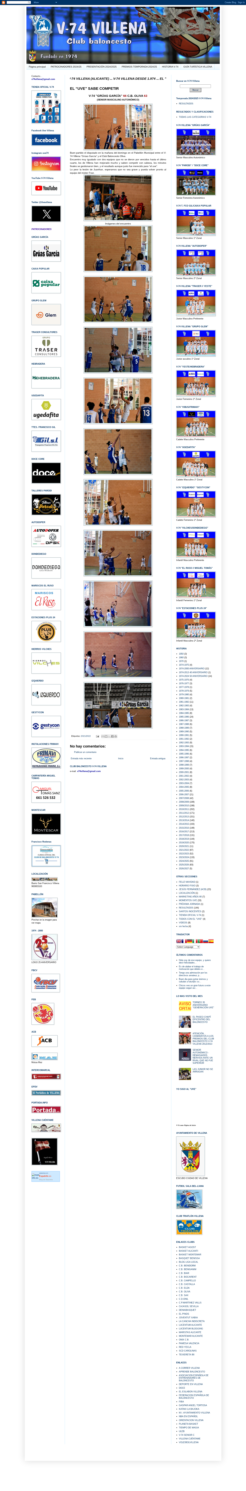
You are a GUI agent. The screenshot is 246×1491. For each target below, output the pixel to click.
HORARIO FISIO (187, 885)
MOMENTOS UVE (188, 900)
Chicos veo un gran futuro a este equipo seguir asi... (195, 986)
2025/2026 (184, 864)
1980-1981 (184, 698)
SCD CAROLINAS (188, 1350)
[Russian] (205, 941)
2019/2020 (184, 842)
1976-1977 (184, 683)
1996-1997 (184, 757)
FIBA (181, 1401)
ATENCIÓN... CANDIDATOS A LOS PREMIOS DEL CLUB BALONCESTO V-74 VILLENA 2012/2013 (203, 1038)
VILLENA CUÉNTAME (189, 1438)
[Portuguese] (200, 941)
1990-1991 (184, 735)
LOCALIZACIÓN (187, 893)
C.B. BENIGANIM (187, 1269)
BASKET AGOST (187, 1247)
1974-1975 (184, 665)
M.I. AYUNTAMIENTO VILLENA (194, 1412)
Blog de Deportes (46, 1179)
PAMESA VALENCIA (189, 1343)
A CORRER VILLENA (189, 1368)
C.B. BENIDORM (187, 1265)
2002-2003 (184, 779)
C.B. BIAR (184, 1273)
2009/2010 (184, 805)
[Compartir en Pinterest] (115, 736)
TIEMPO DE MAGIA (189, 1427)
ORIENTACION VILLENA (191, 1420)
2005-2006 (184, 791)
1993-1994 (184, 746)
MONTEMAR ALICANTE (191, 1336)
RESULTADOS (186, 103)
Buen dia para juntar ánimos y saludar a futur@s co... (193, 980)
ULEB (182, 1431)
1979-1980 (184, 694)
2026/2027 (184, 868)
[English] (179, 941)
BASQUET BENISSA (189, 1258)
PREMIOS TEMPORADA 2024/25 (139, 66)
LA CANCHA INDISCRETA (192, 1321)
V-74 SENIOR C (186, 1435)
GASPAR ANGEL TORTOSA (193, 1405)
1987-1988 (184, 724)
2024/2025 (184, 861)
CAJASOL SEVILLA (189, 1306)
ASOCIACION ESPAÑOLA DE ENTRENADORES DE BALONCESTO (194, 1378)
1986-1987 (184, 720)
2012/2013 (184, 816)
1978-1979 (184, 691)
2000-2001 (184, 772)
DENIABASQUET (187, 1310)
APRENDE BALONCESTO (192, 1371)
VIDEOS (183, 922)
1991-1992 (184, 739)
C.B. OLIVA (184, 1291)
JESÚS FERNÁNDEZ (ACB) (193, 889)
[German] (189, 941)
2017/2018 (184, 835)
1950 (181, 654)
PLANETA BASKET (188, 1424)
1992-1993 (184, 742)
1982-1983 (184, 705)
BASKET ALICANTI (188, 1251)
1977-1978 (184, 687)
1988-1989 (184, 728)
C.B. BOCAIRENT (188, 1277)
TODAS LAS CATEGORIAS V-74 (195, 117)
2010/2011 (184, 809)
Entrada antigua (157, 758)
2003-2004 (184, 783)
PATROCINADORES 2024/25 (66, 66)
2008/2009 (184, 802)
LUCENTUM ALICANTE (190, 1325)
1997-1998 (184, 761)
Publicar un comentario (85, 752)
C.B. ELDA (184, 1288)
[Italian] (195, 941)
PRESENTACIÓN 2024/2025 (102, 66)
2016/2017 (184, 831)
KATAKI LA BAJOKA (189, 1409)
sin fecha (183, 926)
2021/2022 (86, 736)
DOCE (182, 1388)
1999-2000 (184, 768)
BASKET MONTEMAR (190, 1254)
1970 (181, 661)
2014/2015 (184, 824)
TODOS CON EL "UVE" (190, 919)
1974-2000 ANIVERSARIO (191, 668)
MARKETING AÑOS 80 (190, 896)
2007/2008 (184, 798)
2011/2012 (184, 813)
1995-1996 (184, 754)
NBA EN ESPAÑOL (188, 1416)
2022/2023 (184, 853)
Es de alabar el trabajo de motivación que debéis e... (191, 967)
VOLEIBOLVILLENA (189, 1442)
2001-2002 (184, 776)
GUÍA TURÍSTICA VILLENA (197, 66)
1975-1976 (184, 680)
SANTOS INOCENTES (190, 911)
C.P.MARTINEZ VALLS (190, 1302)
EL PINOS (184, 1314)
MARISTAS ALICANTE (190, 1332)
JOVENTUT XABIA (188, 1317)
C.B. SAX (183, 1295)
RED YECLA (185, 1347)
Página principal (37, 66)
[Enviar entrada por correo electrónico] (97, 736)
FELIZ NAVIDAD (187, 882)
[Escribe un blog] (106, 736)
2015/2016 (184, 828)
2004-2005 (184, 787)
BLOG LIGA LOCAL (188, 1262)
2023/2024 (184, 857)
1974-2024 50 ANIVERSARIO (193, 676)
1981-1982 (184, 702)
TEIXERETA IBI (186, 1354)
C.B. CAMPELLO (187, 1280)
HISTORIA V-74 (170, 66)
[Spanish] (211, 941)
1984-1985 (184, 713)
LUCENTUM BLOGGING (191, 1328)
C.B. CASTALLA (187, 1284)
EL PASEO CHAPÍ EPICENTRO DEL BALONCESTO (202, 1019)
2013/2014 (184, 820)
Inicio (120, 758)
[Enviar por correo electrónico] (103, 736)
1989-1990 (184, 731)
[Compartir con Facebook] (112, 736)
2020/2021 (184, 846)
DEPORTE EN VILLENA (191, 1384)
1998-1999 (184, 765)
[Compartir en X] (109, 736)
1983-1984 (184, 709)
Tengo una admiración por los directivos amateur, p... (193, 974)
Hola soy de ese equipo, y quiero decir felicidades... (195, 961)
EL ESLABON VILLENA (190, 1391)
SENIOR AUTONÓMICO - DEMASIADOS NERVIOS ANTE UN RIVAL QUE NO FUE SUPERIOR (203, 1056)
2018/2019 (184, 839)
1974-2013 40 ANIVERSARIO (193, 672)
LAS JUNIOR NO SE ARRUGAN (203, 1070)
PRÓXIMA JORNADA (189, 904)
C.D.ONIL (183, 1299)
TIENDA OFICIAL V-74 (190, 915)
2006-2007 (184, 794)
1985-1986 (184, 717)
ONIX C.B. (184, 1339)
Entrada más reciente (81, 758)
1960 (181, 657)
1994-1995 (184, 750)
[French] (184, 941)
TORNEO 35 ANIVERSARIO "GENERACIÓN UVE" (203, 1005)
